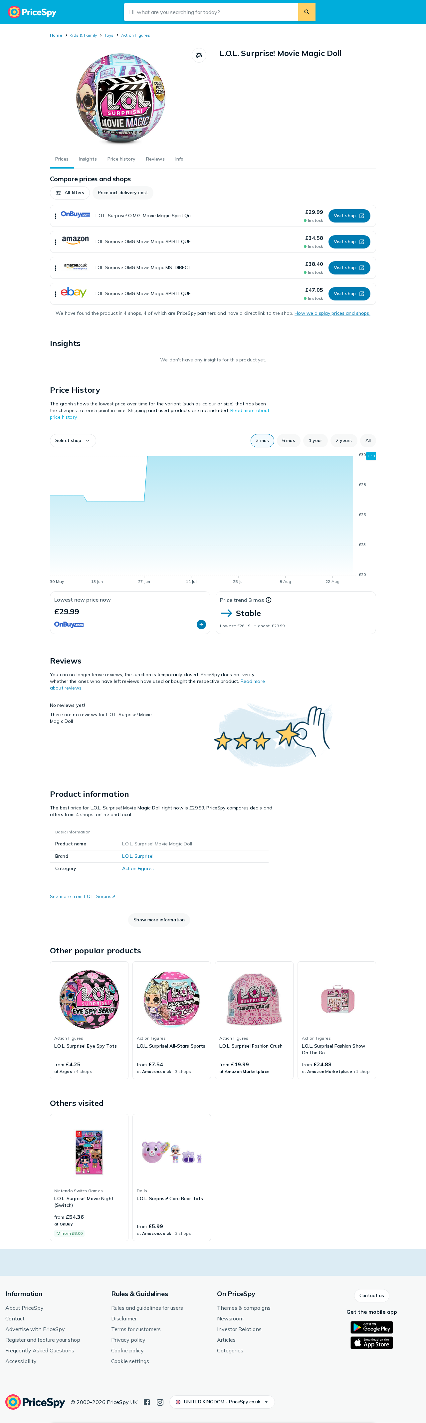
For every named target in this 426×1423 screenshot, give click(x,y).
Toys (108, 35)
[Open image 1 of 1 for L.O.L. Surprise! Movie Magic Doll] (121, 98)
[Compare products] (199, 55)
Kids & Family (83, 35)
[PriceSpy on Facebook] (147, 1401)
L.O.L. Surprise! (137, 856)
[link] (89, 1020)
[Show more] (55, 216)
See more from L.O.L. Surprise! (82, 896)
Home (56, 35)
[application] (213, 519)
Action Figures (135, 35)
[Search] (307, 12)
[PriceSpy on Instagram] (160, 1401)
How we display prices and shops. (332, 313)
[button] (70, 193)
